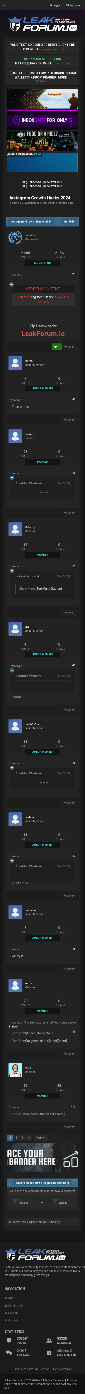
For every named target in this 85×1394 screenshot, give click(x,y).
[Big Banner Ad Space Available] (42, 182)
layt (27, 626)
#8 (73, 948)
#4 (73, 565)
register (36, 297)
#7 (73, 855)
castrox (29, 817)
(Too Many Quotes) (49, 588)
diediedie (30, 910)
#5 (73, 665)
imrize (28, 983)
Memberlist (15, 1305)
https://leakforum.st (33, 63)
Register (74, 5)
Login (56, 5)
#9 (73, 1031)
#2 (73, 399)
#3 (73, 472)
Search (13, 1313)
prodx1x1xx (32, 724)
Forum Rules (62, 1368)
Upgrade (13, 1320)
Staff (11, 1297)
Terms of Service (25, 1368)
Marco (29, 361)
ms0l (28, 1068)
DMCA (45, 1368)
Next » (40, 1137)
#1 (73, 274)
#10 (73, 1106)
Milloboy (30, 527)
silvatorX (64, 1351)
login (49, 297)
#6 (73, 762)
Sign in (62, 1202)
